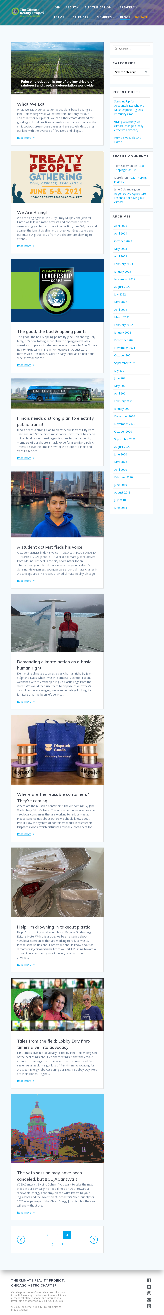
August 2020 (122, 447)
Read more (24, 138)
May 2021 (120, 386)
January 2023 (122, 271)
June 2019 (120, 485)
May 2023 (120, 249)
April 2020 (120, 469)
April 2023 (120, 256)
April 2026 (120, 226)
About (70, 7)
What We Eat (31, 104)
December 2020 (124, 416)
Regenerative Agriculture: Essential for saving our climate (130, 198)
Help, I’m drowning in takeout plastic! (54, 927)
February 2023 (123, 264)
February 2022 (123, 325)
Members (104, 17)
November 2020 (124, 424)
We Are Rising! (32, 212)
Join (57, 7)
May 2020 (120, 462)
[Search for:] (131, 48)
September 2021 (125, 363)
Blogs (125, 17)
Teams (59, 17)
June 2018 (120, 508)
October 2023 (123, 241)
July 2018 (120, 500)
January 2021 (122, 409)
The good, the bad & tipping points (51, 331)
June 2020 (120, 454)
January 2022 (122, 332)
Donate (141, 17)
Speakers (127, 7)
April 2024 (120, 233)
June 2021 (120, 378)
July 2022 (120, 294)
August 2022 (122, 287)
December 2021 (124, 340)
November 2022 (124, 279)
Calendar (81, 17)
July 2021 (120, 370)
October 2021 (123, 355)
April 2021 (120, 393)
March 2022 (122, 317)
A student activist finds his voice (49, 547)
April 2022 (120, 310)
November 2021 (124, 348)
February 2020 (123, 477)
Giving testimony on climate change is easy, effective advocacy (129, 126)
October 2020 (123, 431)
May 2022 (120, 302)
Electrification (98, 7)
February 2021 (123, 401)
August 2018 (122, 492)
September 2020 (125, 439)
